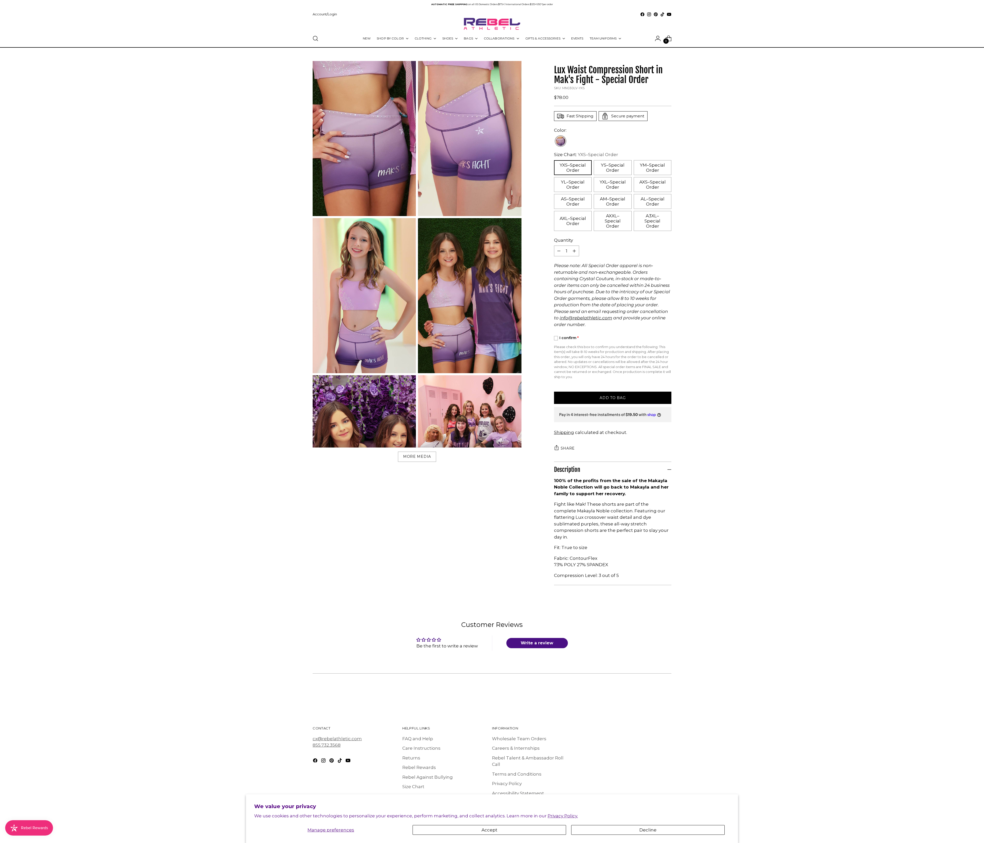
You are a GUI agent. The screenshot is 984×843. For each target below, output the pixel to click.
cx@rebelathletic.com (337, 738)
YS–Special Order (612, 167)
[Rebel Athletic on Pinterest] (655, 14)
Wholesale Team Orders (519, 738)
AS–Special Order (573, 201)
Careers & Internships (516, 748)
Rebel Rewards (419, 767)
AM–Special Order (612, 201)
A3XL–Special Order (652, 221)
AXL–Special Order (573, 221)
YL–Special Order (573, 184)
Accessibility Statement (518, 793)
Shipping (564, 432)
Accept (489, 829)
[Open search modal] (315, 38)
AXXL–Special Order (613, 221)
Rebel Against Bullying (427, 777)
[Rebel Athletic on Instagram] (649, 14)
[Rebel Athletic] (492, 24)
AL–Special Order (652, 201)
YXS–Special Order (573, 167)
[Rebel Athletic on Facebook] (642, 14)
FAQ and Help (417, 738)
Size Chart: (586, 154)
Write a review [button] (537, 643)
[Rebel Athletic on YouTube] (669, 14)
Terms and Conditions (516, 774)
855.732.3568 (327, 745)
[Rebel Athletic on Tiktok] (662, 14)
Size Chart (413, 786)
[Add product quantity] (574, 251)
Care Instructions (421, 748)
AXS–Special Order (652, 184)
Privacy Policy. (563, 815)
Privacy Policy (507, 783)
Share (568, 448)
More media (417, 456)
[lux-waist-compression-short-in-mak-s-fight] (560, 141)
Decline (648, 829)
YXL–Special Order (613, 184)
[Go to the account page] (658, 38)
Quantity (563, 240)
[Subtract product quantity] (558, 251)
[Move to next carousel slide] (667, 697)
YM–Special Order (652, 167)
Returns (411, 757)
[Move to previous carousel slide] (655, 697)
